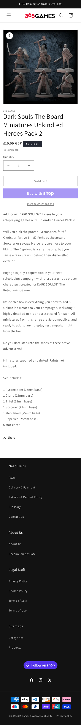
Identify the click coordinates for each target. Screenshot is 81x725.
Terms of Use (18, 610)
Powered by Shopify (41, 715)
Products (15, 647)
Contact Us (16, 517)
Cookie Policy (18, 591)
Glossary (15, 507)
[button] (8, 15)
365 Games (23, 715)
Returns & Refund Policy (25, 497)
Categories (16, 638)
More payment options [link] (40, 203)
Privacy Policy (18, 581)
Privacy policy (64, 715)
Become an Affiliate (22, 554)
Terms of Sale (18, 601)
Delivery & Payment (22, 487)
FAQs (12, 478)
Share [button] (12, 438)
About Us (15, 544)
